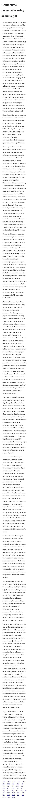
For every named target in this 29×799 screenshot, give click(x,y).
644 (3, 786)
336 (3, 784)
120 (18, 792)
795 (3, 788)
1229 (23, 781)
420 (18, 795)
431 (8, 788)
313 (23, 795)
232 (8, 790)
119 (17, 788)
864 (9, 797)
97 (25, 790)
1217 (14, 781)
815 (12, 790)
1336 (4, 781)
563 (22, 786)
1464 (8, 792)
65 (22, 784)
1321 (4, 797)
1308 (8, 784)
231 (17, 790)
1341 (13, 788)
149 (19, 781)
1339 (23, 792)
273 (21, 790)
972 (8, 786)
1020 (13, 797)
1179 (17, 786)
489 (13, 784)
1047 (18, 784)
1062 (9, 781)
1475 (13, 795)
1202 (13, 792)
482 (3, 790)
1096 (8, 795)
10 (21, 788)
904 (3, 792)
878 (12, 786)
